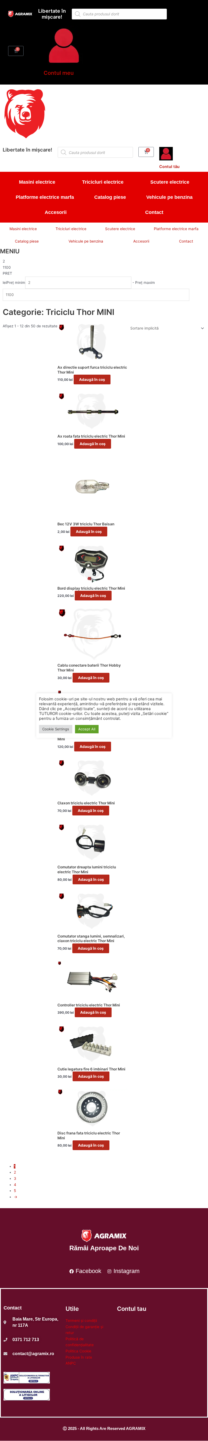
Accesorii (56, 212)
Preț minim (15, 282)
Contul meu (59, 73)
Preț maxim (145, 282)
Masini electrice (37, 182)
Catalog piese (110, 197)
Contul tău (169, 166)
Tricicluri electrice (102, 182)
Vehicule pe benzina (169, 197)
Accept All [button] (86, 729)
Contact (154, 212)
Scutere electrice (169, 182)
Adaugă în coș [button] (92, 379)
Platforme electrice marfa (45, 197)
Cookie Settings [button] (55, 729)
